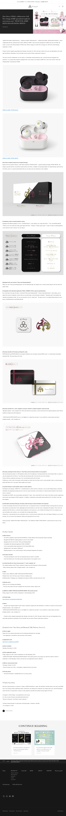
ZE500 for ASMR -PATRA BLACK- (10, 110)
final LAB (23, 770)
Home (4, 760)
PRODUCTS (14, 770)
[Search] (59, 6)
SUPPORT (49, 770)
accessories (13, 779)
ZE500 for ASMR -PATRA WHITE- (10, 158)
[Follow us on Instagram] (7, 796)
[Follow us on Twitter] (4, 796)
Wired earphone (14, 774)
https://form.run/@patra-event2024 (11, 641)
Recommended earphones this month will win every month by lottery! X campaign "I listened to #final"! (44, 749)
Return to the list (9, 710)
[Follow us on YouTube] (10, 796)
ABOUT (40, 770)
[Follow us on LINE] (13, 796)
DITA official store (17, 784)
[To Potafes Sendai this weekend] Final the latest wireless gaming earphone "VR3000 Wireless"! (21, 749)
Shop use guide (59, 770)
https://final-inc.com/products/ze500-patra (12, 599)
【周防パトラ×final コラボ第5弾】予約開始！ (33, 1)
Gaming (12, 777)
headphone (13, 776)
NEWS (8, 761)
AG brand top (6, 784)
